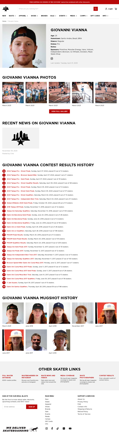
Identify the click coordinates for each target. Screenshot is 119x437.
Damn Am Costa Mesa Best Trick (19, 275)
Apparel (22, 16)
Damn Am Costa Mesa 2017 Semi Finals (21, 271)
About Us (81, 399)
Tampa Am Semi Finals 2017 (17, 247)
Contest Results (106, 375)
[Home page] (6, 9)
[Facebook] (52, 428)
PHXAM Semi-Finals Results (17, 239)
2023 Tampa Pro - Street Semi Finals (20, 191)
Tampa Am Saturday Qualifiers (18, 211)
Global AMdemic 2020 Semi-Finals (19, 203)
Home (4, 21)
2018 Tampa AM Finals (15, 207)
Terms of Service (84, 414)
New (4, 16)
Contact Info (82, 407)
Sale (52, 16)
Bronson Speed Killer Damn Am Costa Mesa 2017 (25, 263)
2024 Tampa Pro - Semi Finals (18, 179)
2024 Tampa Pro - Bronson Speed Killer (22, 175)
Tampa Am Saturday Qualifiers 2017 (20, 259)
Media (73, 16)
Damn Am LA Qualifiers (15, 231)
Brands (44, 16)
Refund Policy (83, 411)
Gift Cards (95, 16)
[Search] (96, 9)
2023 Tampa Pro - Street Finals (18, 187)
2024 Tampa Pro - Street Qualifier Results (22, 183)
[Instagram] (46, 428)
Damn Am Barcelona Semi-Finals (19, 215)
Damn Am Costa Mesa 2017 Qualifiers (21, 279)
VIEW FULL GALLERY (59, 111)
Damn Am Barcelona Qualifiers (18, 223)
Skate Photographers (87, 377)
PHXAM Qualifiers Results (16, 243)
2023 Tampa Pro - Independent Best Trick (22, 199)
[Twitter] (64, 428)
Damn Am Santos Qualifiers (17, 287)
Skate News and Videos (48, 377)
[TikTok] (58, 428)
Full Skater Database (7, 377)
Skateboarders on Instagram (30, 377)
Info (105, 16)
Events (62, 16)
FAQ (79, 404)
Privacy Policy (83, 402)
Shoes (34, 16)
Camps (83, 16)
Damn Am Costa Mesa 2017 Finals (19, 267)
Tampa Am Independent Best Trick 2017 (22, 255)
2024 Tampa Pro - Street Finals (18, 171)
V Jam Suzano (12, 283)
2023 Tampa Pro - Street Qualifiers (20, 195)
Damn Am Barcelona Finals (17, 219)
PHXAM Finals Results (15, 235)
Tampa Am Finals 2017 (15, 251)
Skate (11, 16)
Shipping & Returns (85, 409)
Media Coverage (67, 375)
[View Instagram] (52, 58)
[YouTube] (70, 428)
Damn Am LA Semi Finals (16, 227)
